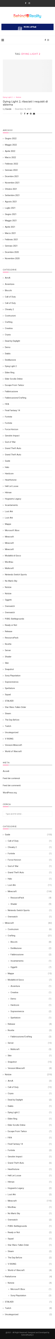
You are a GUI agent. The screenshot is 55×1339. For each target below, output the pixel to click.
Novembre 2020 (12, 258)
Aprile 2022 (10, 151)
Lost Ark (30, 885)
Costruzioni (30, 929)
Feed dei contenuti (11, 778)
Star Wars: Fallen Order (30, 1245)
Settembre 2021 (12, 195)
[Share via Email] (34, 114)
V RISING (30, 1264)
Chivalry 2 (30, 847)
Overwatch (30, 916)
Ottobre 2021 (11, 189)
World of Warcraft (30, 1270)
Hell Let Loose (30, 1175)
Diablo (30, 1106)
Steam (30, 1251)
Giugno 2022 (10, 138)
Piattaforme (28, 1276)
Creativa (31, 992)
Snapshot (30, 1062)
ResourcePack (31, 897)
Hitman (30, 1182)
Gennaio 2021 (11, 246)
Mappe (30, 973)
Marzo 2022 (10, 157)
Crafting (30, 935)
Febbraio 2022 (11, 163)
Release (30, 1024)
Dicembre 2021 (12, 176)
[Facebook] (25, 3)
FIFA (30, 1137)
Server (30, 1043)
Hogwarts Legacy (30, 1188)
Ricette (30, 1030)
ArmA (30, 1081)
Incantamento (31, 961)
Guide (28, 834)
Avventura (31, 986)
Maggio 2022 (11, 145)
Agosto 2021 (11, 201)
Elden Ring (30, 1118)
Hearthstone (30, 1169)
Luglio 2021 (10, 208)
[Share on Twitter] (27, 114)
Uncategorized (28, 1314)
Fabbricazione (31, 954)
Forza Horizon (30, 860)
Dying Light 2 (7, 97)
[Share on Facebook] (24, 114)
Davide (8, 109)
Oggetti (31, 967)
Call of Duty (30, 841)
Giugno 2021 (10, 214)
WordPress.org (10, 792)
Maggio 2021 (11, 220)
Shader (31, 904)
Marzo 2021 (10, 233)
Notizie (18, 97)
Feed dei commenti (12, 785)
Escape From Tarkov (30, 1131)
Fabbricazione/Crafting (31, 1036)
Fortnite (30, 853)
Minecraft (30, 891)
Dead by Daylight (30, 1100)
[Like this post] (21, 114)
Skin (30, 1055)
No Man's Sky (30, 1213)
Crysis (30, 1093)
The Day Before (30, 1257)
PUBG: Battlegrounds (30, 1226)
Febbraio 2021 (11, 239)
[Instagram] (29, 3)
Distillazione (31, 948)
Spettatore (31, 1017)
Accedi (6, 771)
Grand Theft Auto (30, 872)
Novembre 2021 (12, 182)
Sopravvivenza (31, 1011)
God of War (30, 866)
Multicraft (31, 1049)
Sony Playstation (31, 1295)
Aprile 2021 (10, 227)
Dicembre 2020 (12, 252)
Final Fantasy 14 (30, 1144)
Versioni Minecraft (30, 1068)
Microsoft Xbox (31, 1289)
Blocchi (31, 942)
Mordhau (30, 1207)
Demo (31, 998)
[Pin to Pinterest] (31, 114)
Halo (30, 879)
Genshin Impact (30, 1156)
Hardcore (31, 1005)
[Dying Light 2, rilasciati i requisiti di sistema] (27, 75)
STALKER (28, 1302)
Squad (30, 1238)
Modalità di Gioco (30, 980)
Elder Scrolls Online (30, 1125)
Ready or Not (30, 1232)
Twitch (28, 1308)
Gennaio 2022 (11, 170)
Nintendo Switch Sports (30, 910)
